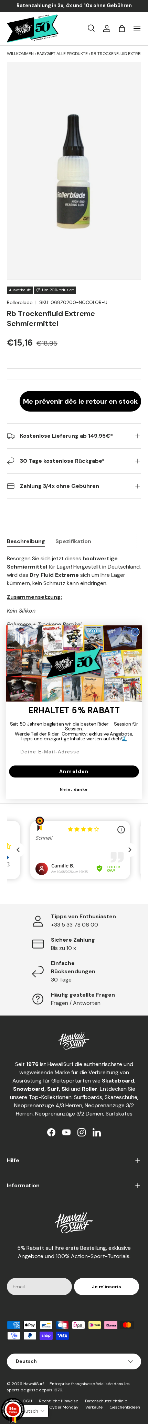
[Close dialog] (135, 632)
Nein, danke (74, 789)
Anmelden (74, 771)
